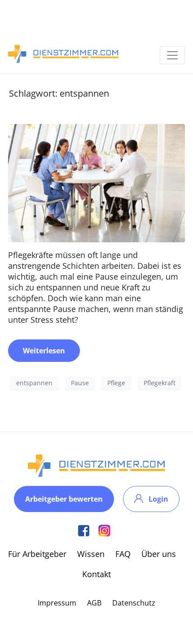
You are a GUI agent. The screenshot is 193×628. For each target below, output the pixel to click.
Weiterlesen (44, 351)
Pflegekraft (159, 383)
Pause (80, 383)
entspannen (34, 383)
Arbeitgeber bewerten (64, 499)
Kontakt (96, 574)
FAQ (123, 553)
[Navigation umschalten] (172, 55)
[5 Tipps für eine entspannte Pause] (96, 182)
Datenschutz (133, 603)
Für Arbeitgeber (37, 553)
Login (158, 499)
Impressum (57, 603)
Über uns (158, 553)
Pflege (116, 383)
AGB (94, 603)
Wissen (91, 553)
